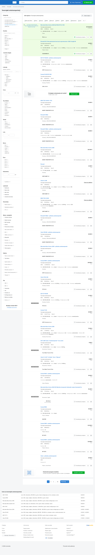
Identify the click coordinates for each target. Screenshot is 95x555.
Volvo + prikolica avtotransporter (49, 456)
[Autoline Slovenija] (6, 2)
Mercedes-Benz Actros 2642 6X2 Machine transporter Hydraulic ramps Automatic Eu (61, 387)
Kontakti (3, 532)
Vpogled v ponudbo (78, 472)
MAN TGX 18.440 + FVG (46, 100)
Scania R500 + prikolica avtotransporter (50, 439)
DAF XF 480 (5, 494)
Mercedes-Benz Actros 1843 (8, 509)
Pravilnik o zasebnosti (27, 530)
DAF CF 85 (5, 506)
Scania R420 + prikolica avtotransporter (50, 373)
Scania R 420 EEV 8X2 (46, 74)
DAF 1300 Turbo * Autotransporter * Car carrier (52, 340)
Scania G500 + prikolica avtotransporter (50, 423)
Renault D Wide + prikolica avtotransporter (51, 129)
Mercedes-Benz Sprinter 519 (8, 503)
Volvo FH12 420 (44, 277)
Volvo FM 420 (5, 512)
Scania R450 (5, 497)
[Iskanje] (20, 2)
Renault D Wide (44, 114)
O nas (3, 528)
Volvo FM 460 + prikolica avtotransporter (50, 232)
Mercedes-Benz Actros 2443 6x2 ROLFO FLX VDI (52, 25)
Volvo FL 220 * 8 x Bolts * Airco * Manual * (51, 357)
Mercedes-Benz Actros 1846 (47, 147)
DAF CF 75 (5, 515)
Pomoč (3, 530)
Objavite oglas (74, 93)
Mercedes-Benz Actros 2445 (47, 326)
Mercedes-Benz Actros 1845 (8, 500)
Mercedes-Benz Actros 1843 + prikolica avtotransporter (54, 246)
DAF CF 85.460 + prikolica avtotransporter (51, 57)
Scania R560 (44, 407)
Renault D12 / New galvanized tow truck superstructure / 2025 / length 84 (58, 41)
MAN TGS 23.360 (45, 198)
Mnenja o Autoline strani (28, 534)
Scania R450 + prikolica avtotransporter (50, 260)
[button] (88, 37)
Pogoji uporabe (26, 528)
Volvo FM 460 (5, 518)
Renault (42, 164)
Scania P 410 (44, 310)
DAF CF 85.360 (44, 293)
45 (57, 481)
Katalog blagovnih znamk (28, 537)
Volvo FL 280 (44, 180)
